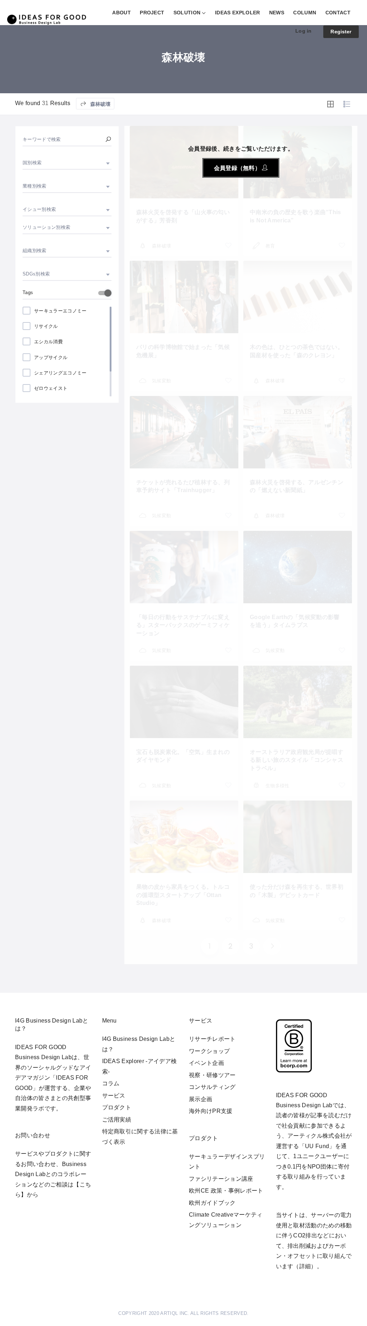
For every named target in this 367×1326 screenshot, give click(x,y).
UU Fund (317, 1146)
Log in (303, 31)
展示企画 (200, 1099)
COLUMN (304, 12)
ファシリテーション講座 (221, 1179)
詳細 (305, 1266)
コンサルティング (212, 1087)
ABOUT (121, 12)
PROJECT (152, 12)
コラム (111, 1083)
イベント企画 (206, 1063)
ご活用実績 (117, 1120)
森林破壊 (100, 104)
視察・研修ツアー (212, 1075)
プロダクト (117, 1107)
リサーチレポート (212, 1039)
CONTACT (338, 12)
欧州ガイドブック (212, 1203)
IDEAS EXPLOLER (237, 12)
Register (340, 31)
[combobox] (67, 163)
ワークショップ (209, 1051)
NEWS (276, 12)
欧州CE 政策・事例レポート (226, 1191)
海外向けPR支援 (211, 1111)
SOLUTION (187, 12)
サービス (113, 1096)
